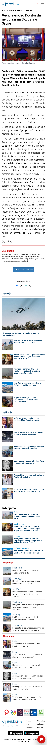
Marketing (41, 721)
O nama (28, 721)
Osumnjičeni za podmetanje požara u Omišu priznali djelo (29, 476)
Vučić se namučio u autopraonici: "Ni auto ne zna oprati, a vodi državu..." (29, 490)
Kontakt (40, 728)
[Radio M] (6, 712)
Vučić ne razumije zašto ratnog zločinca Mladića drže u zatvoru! (27, 419)
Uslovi (27, 724)
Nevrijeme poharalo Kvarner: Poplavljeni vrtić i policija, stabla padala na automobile (27, 371)
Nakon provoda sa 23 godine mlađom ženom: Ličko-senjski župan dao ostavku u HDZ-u (29, 357)
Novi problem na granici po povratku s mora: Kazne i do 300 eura (29, 448)
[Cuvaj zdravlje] (27, 712)
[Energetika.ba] (41, 712)
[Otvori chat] (41, 739)
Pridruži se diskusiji (25, 270)
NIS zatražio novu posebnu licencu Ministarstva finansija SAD (28, 341)
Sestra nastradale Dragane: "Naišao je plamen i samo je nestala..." (28, 433)
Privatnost (29, 728)
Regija (19, 568)
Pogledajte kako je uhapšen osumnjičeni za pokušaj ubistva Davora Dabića (26, 399)
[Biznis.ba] (33, 712)
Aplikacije (40, 724)
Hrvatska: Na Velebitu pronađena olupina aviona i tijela (21, 334)
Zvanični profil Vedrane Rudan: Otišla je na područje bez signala (29, 462)
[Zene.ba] (20, 712)
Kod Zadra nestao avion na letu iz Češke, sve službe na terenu (27, 384)
